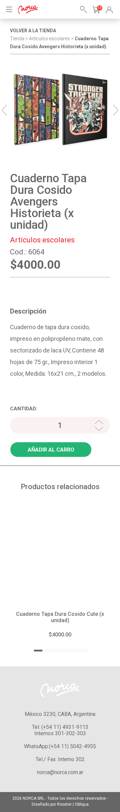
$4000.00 (60, 634)
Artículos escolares (49, 38)
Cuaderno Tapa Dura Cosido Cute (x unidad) (60, 617)
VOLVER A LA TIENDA (33, 30)
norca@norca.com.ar (60, 772)
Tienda (17, 38)
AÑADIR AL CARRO (51, 450)
